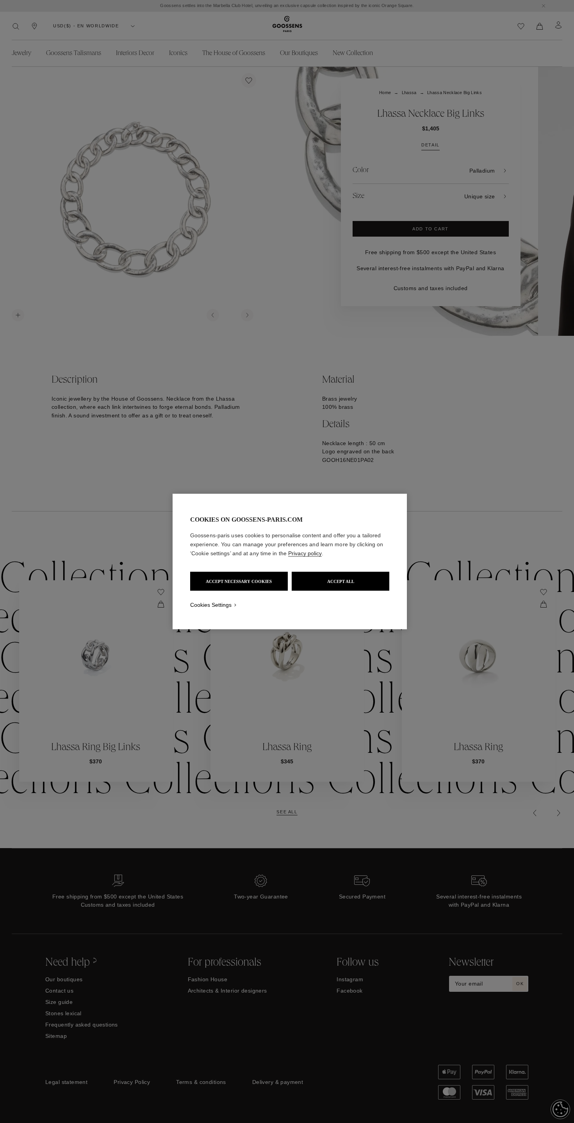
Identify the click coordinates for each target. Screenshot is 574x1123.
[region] (290, 561)
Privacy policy (305, 553)
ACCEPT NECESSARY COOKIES (239, 581)
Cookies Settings (211, 605)
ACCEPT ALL (340, 581)
